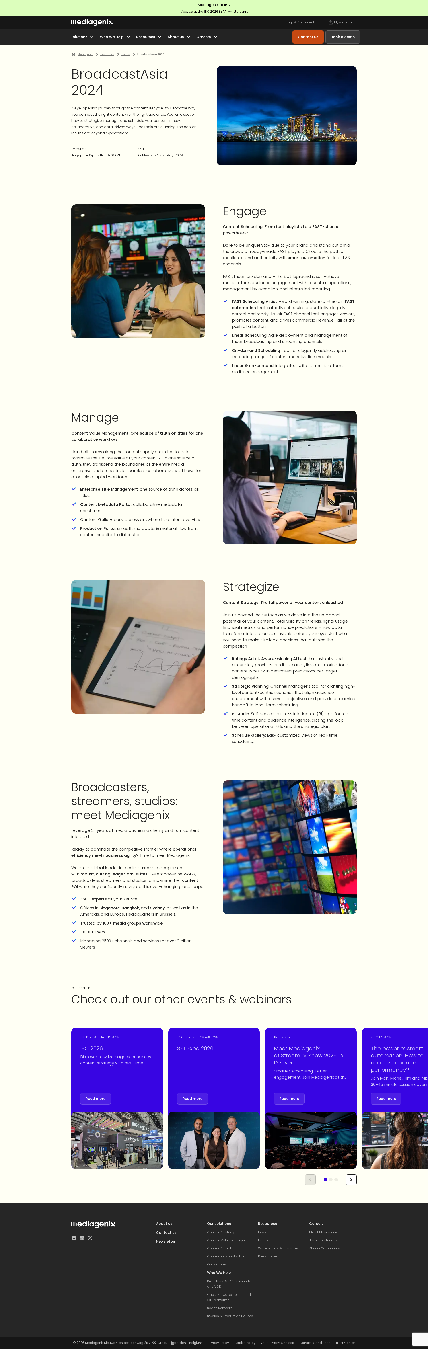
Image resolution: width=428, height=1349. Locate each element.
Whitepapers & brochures (278, 1248)
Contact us (166, 1232)
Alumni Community (324, 1248)
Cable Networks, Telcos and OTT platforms (229, 1297)
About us (164, 1223)
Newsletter (165, 1241)
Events (263, 1240)
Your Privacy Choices (277, 1343)
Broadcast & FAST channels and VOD (229, 1284)
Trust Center (345, 1343)
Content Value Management (230, 1240)
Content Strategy (220, 1232)
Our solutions (219, 1223)
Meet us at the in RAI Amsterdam (213, 11)
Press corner (268, 1256)
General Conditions (314, 1343)
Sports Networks (220, 1308)
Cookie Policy (244, 1343)
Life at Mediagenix (323, 1232)
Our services (217, 1264)
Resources (267, 1223)
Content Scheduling (223, 1248)
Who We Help (219, 1272)
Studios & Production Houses (230, 1316)
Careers (316, 1223)
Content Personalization (226, 1256)
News (262, 1232)
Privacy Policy (218, 1343)
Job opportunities (323, 1240)
